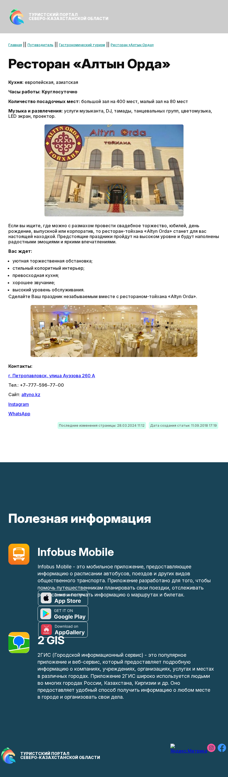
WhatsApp (19, 413)
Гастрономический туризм (82, 45)
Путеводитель (40, 45)
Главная (15, 45)
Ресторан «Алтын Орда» (132, 45)
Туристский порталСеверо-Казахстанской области (68, 16)
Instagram (18, 404)
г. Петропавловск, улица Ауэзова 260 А (51, 375)
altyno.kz (30, 394)
